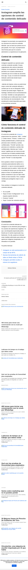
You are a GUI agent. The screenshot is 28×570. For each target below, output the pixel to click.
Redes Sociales (11, 6)
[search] (26, 2)
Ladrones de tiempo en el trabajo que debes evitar (11, 436)
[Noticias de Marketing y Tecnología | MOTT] (14, 2)
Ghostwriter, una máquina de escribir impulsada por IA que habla (13, 548)
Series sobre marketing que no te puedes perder (12, 492)
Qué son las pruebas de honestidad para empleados (12, 464)
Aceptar (14, 565)
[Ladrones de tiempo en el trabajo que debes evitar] (14, 340)
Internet (3, 487)
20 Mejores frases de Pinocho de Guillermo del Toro (13, 519)
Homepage (3, 6)
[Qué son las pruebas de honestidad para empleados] (14, 365)
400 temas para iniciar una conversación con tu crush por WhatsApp (11, 324)
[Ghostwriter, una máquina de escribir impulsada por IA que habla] (14, 534)
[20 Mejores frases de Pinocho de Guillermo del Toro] (14, 507)
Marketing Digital (6, 515)
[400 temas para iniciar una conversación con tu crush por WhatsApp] (14, 313)
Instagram (19, 134)
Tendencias (4, 432)
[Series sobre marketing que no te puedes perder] (14, 479)
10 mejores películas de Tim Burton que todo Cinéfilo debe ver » (15, 278)
